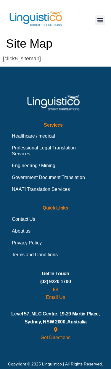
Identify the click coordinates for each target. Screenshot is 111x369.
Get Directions (55, 337)
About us (21, 230)
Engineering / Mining (33, 165)
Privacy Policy (27, 242)
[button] (100, 20)
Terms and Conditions (35, 254)
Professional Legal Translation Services (44, 150)
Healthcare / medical (33, 135)
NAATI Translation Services (41, 189)
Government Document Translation (48, 177)
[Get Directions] (55, 329)
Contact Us (23, 219)
